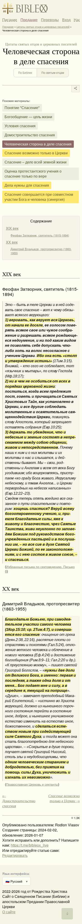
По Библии (25, 72)
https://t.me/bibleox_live (30, 845)
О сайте (8, 911)
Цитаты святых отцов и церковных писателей (42, 26)
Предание (29, 19)
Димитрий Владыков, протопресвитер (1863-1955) (41, 251)
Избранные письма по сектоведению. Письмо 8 (40, 568)
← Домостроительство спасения (18, 800)
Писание (9, 19)
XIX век (12, 228)
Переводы (50, 19)
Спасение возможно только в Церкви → (64, 798)
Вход (66, 19)
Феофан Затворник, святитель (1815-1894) (39, 235)
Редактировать (15, 855)
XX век (12, 242)
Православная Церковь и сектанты (32, 784)
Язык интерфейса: (16, 873)
